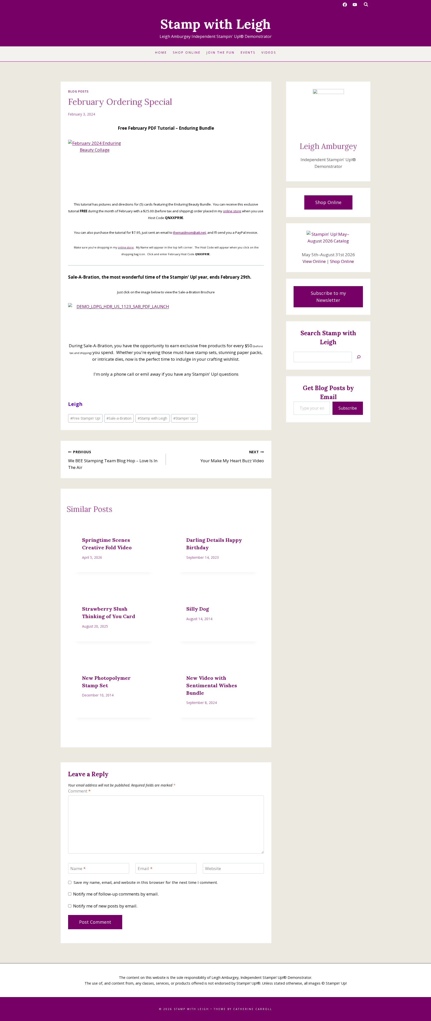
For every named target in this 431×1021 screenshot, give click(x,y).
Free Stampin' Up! (85, 418)
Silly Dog (197, 609)
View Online (314, 261)
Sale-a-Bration (119, 418)
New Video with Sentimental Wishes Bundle (211, 685)
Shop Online (187, 52)
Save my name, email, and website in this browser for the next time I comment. (146, 882)
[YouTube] (354, 4)
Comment (79, 791)
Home (161, 52)
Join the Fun (221, 52)
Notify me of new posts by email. (105, 906)
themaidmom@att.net (189, 232)
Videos (268, 52)
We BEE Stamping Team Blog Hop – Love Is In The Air (112, 460)
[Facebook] (345, 4)
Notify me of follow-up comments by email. (116, 894)
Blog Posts (78, 91)
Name (78, 868)
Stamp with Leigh (152, 418)
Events (248, 52)
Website (213, 868)
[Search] (358, 357)
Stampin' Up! (184, 418)
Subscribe (347, 408)
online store (232, 211)
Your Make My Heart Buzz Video (232, 456)
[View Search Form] (365, 4)
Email (145, 868)
